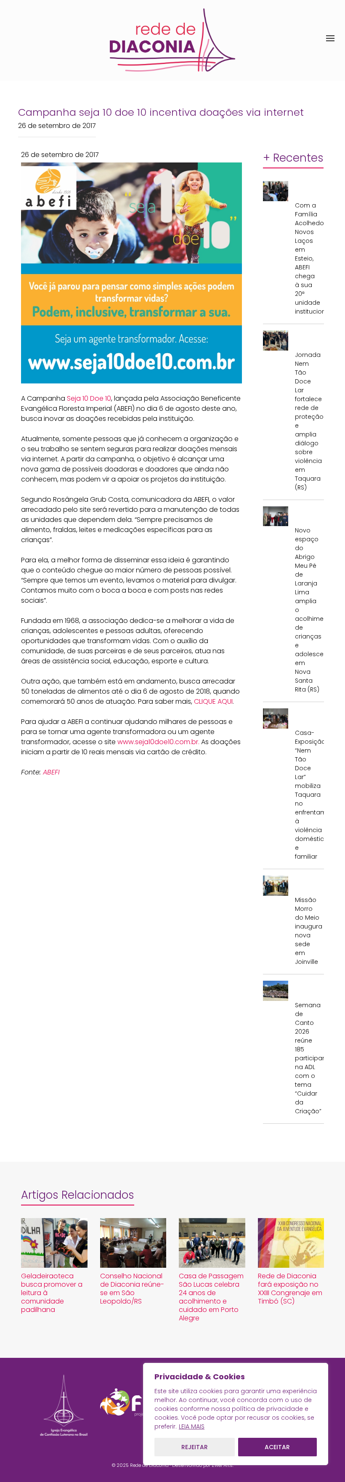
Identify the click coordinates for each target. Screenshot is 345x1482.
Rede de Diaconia (149, 1465)
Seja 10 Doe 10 (89, 398)
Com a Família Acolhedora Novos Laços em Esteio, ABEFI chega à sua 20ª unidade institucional (307, 258)
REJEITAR (194, 1447)
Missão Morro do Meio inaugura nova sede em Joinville (307, 931)
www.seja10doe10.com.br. (158, 742)
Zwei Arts (222, 1465)
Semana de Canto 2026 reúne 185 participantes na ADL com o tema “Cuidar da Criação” (307, 1058)
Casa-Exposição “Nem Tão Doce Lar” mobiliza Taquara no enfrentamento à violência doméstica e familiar (307, 795)
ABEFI (51, 772)
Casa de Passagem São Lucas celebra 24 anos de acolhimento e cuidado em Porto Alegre (211, 1297)
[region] (235, 1414)
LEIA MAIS (191, 1426)
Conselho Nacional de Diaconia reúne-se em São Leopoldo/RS (132, 1288)
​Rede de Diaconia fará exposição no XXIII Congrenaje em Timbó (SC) (290, 1288)
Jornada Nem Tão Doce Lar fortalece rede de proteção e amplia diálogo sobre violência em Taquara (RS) (307, 421)
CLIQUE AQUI (213, 701)
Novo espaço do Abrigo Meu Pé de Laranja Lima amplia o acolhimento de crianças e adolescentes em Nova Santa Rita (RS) (307, 610)
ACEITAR (277, 1447)
